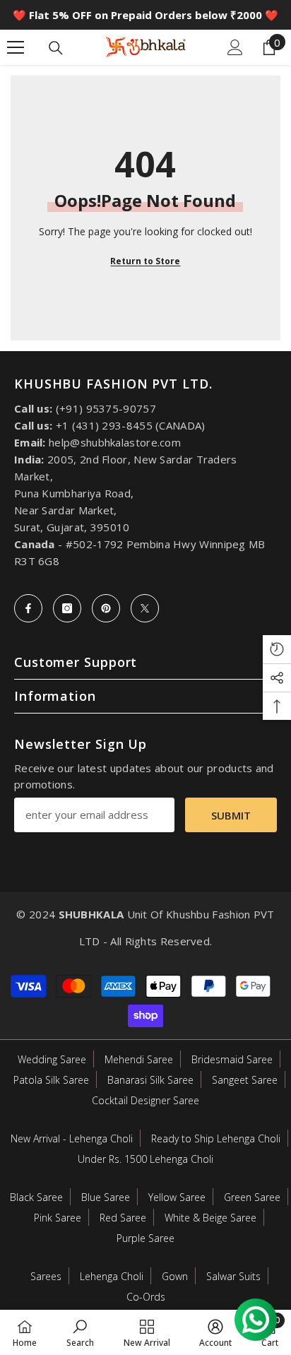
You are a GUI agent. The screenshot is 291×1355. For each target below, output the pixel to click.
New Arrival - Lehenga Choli (72, 1138)
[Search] (55, 48)
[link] (80, 1332)
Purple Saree (145, 1238)
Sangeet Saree (245, 1080)
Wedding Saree (52, 1059)
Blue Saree (105, 1197)
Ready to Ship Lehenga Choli (215, 1138)
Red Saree (123, 1217)
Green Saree (252, 1197)
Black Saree (36, 1197)
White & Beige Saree (210, 1217)
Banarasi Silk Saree (150, 1080)
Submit (231, 815)
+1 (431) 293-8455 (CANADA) (131, 425)
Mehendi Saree (139, 1059)
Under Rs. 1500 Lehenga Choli (145, 1159)
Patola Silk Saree (51, 1080)
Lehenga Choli (111, 1276)
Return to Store (145, 261)
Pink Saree (57, 1217)
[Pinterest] (106, 608)
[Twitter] (145, 608)
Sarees (45, 1276)
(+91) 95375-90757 (106, 408)
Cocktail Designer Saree (145, 1100)
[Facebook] (28, 608)
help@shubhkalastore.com (115, 442)
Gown (175, 1276)
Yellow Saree (177, 1197)
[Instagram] (67, 608)
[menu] (15, 47)
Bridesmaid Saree (232, 1059)
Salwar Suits (233, 1276)
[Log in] (235, 47)
